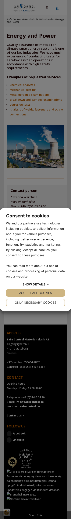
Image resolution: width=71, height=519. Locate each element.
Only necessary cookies (35, 302)
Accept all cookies (35, 293)
